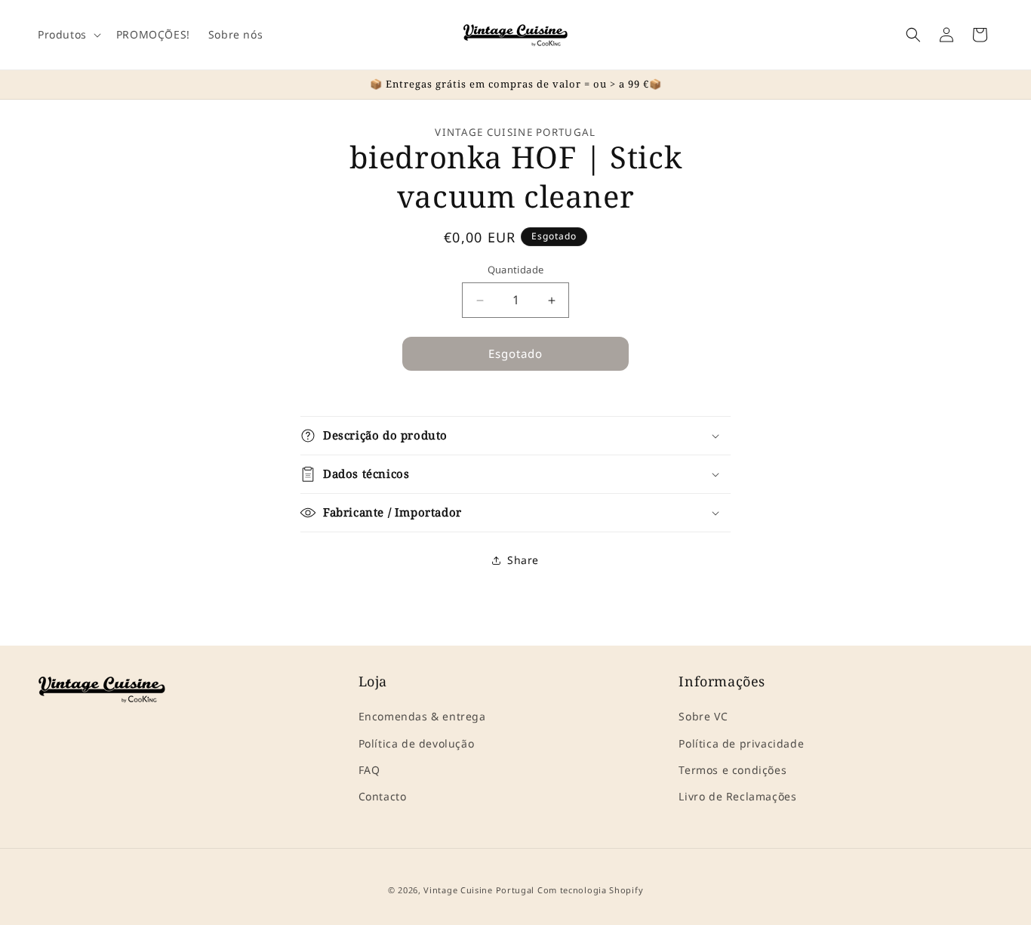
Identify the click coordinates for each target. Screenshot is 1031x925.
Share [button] (523, 560)
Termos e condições (732, 770)
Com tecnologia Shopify (590, 890)
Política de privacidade (741, 743)
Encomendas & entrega (422, 717)
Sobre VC (703, 717)
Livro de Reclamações (737, 796)
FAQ (369, 770)
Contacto (383, 796)
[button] (68, 35)
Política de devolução (417, 743)
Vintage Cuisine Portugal (478, 890)
